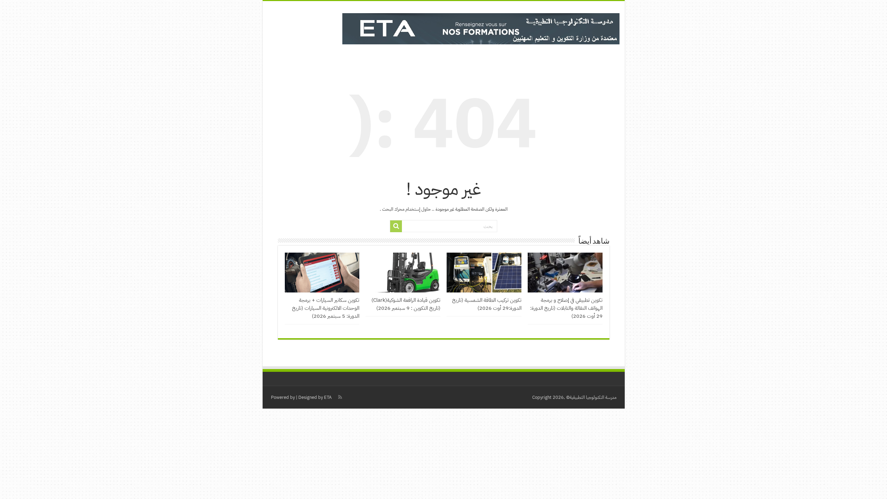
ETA (328, 397)
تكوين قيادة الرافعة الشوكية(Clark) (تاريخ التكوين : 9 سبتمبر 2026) (405, 304)
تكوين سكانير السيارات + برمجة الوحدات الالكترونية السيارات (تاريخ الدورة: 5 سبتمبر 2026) (325, 308)
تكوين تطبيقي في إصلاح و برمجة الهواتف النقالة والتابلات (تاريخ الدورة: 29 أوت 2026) (566, 308)
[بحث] (396, 226)
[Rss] (340, 397)
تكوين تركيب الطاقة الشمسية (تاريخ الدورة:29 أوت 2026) (486, 304)
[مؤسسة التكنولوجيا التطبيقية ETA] (481, 27)
